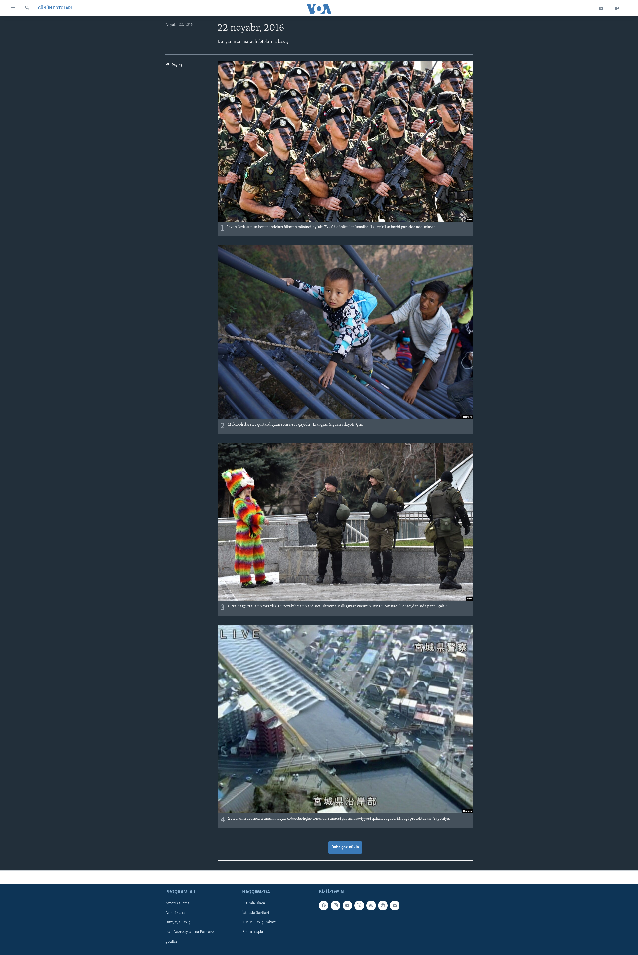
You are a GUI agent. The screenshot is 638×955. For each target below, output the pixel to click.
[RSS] (371, 905)
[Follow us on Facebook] (323, 905)
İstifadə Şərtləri (255, 913)
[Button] (174, 66)
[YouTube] (601, 8)
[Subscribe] (394, 905)
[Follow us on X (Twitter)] (359, 905)
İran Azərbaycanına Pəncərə (189, 932)
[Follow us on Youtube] (347, 905)
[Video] (616, 8)
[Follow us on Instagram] (335, 905)
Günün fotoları (55, 8)
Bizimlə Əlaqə (253, 903)
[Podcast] (383, 905)
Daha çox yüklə (345, 847)
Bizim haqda (252, 932)
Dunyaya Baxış (178, 922)
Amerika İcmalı (178, 903)
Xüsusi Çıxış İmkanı (259, 922)
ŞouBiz (171, 941)
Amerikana (175, 913)
